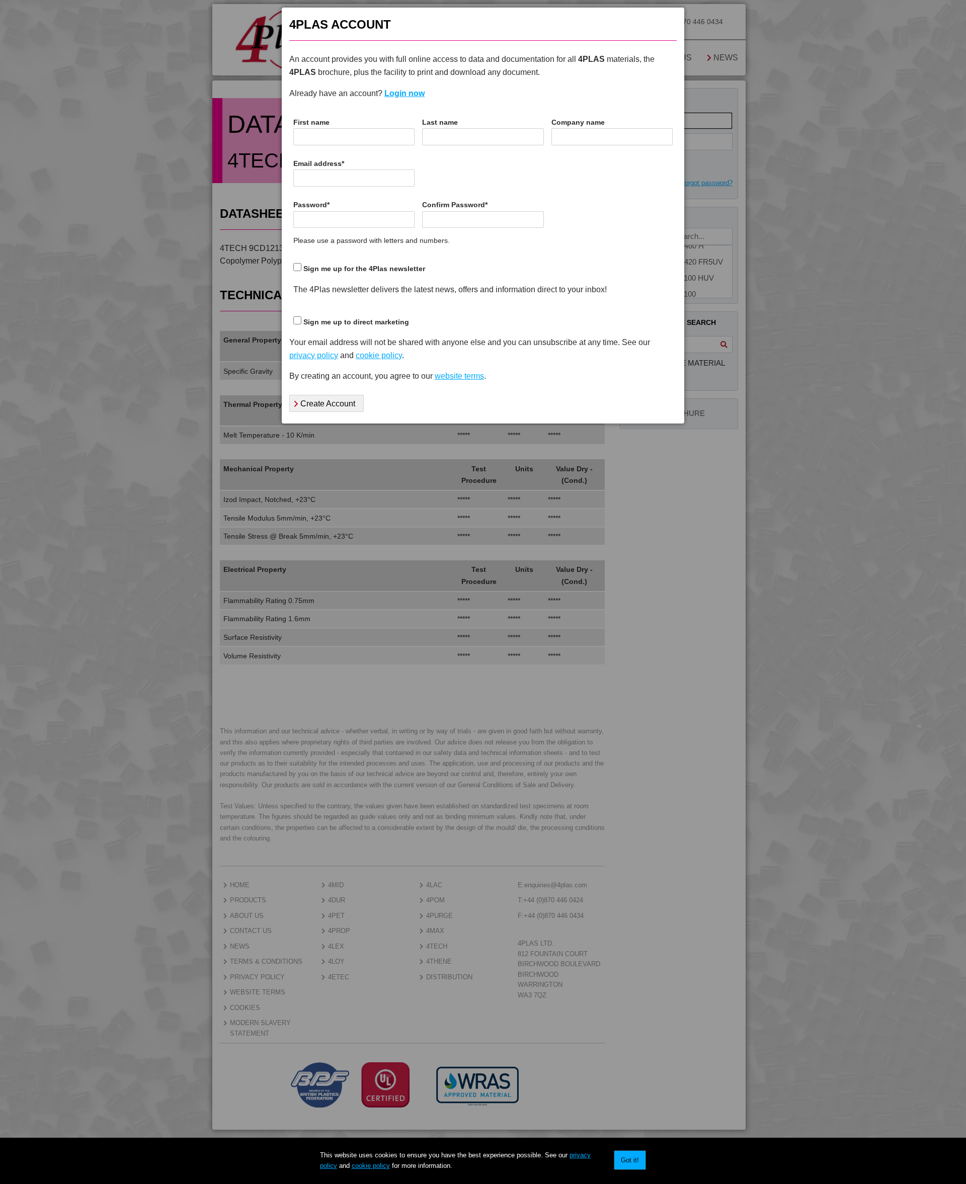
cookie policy (371, 1165)
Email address (318, 163)
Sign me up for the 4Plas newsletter (364, 269)
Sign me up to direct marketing (356, 322)
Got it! (630, 1160)
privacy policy (313, 355)
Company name (578, 122)
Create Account (326, 403)
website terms (459, 376)
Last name (440, 122)
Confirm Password (455, 205)
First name (311, 122)
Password (311, 205)
